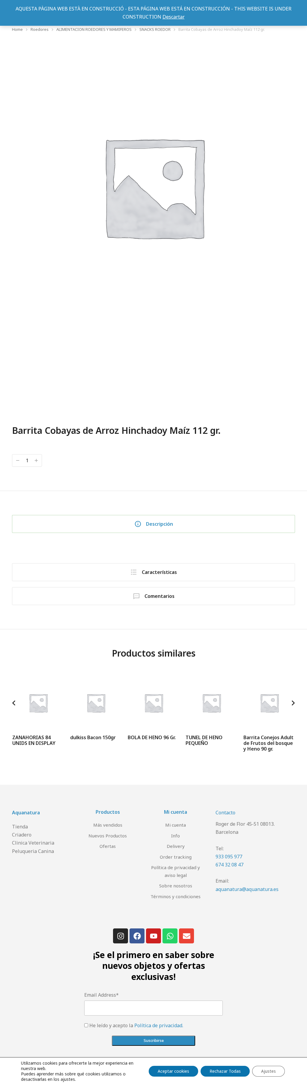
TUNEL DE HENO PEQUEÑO (204, 740)
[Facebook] (137, 935)
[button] (14, 702)
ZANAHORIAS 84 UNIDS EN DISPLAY (33, 740)
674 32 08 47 (229, 864)
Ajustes (268, 1071)
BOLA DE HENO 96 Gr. (152, 737)
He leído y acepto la (136, 1025)
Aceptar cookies (173, 1071)
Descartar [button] (173, 16)
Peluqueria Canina (33, 851)
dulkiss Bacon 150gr (93, 737)
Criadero (21, 834)
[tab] (153, 524)
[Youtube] (153, 935)
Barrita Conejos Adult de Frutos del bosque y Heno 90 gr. (268, 743)
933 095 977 (229, 856)
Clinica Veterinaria (33, 842)
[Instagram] (120, 935)
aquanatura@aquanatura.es (247, 889)
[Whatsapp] (169, 935)
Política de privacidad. (158, 1025)
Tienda (20, 826)
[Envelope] (186, 935)
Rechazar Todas (225, 1071)
